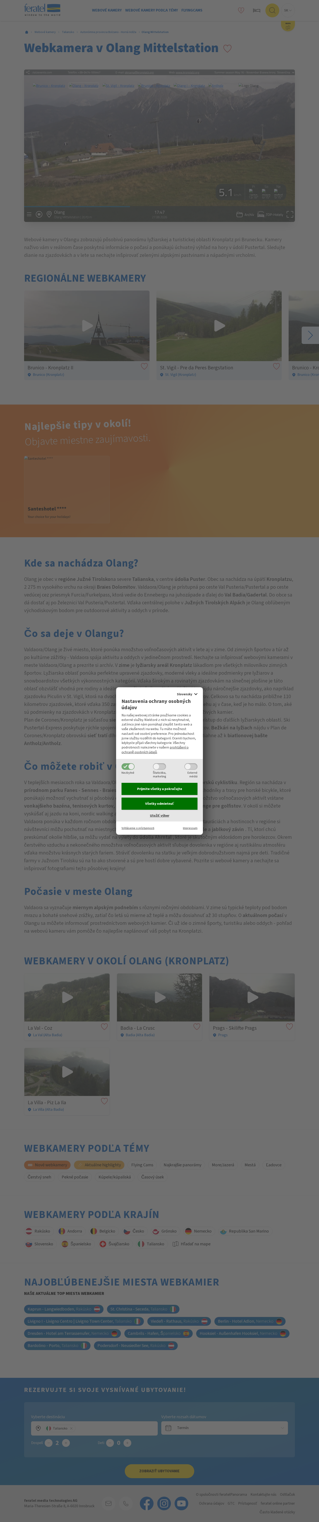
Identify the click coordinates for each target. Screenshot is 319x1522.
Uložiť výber (159, 815)
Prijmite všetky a (159, 789)
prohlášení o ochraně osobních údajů (155, 749)
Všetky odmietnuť (159, 803)
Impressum (190, 828)
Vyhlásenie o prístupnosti (138, 828)
